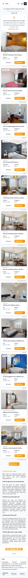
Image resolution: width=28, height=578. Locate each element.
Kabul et (22, 573)
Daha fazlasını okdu (13, 29)
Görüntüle (20, 62)
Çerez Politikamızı (19, 567)
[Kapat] (24, 17)
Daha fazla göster (14, 464)
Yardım (14, 553)
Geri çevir (13, 573)
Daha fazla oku (5, 573)
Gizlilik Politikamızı (7, 569)
